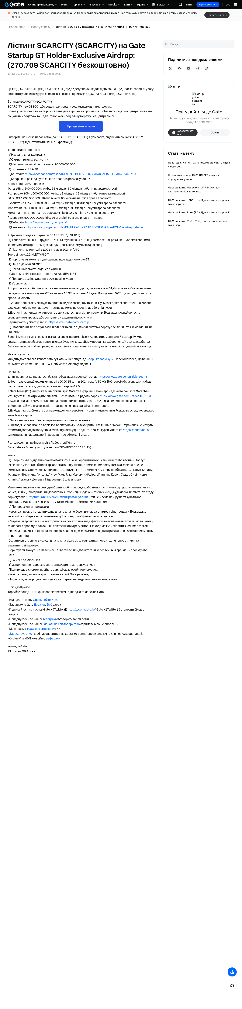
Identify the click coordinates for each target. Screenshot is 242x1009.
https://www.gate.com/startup (69, 322)
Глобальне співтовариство (61, 624)
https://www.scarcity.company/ (46, 222)
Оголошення (16, 27)
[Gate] (14, 4)
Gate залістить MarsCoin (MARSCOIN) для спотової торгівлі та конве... (194, 189)
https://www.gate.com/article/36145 (123, 376)
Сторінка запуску (98, 359)
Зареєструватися (208, 4)
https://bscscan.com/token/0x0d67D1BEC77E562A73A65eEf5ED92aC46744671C (80, 174)
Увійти (189, 4)
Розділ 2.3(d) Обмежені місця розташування (58, 497)
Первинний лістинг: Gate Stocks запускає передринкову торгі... (194, 177)
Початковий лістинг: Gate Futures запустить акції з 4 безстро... (199, 164)
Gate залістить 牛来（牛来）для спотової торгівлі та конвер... (198, 223)
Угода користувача (136, 430)
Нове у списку (40, 27)
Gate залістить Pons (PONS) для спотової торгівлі (198, 212)
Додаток (39, 604)
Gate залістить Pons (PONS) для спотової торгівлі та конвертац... (198, 202)
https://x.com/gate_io (81, 609)
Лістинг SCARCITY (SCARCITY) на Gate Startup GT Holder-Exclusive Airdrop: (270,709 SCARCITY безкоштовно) (104, 27)
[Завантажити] (232, 971)
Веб (49, 604)
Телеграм (49, 619)
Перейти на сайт (217, 14)
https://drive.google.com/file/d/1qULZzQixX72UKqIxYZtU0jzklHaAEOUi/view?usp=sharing (85, 227)
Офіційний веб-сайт (47, 600)
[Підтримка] (232, 985)
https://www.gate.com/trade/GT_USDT (126, 396)
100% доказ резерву (41, 629)
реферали (53, 638)
